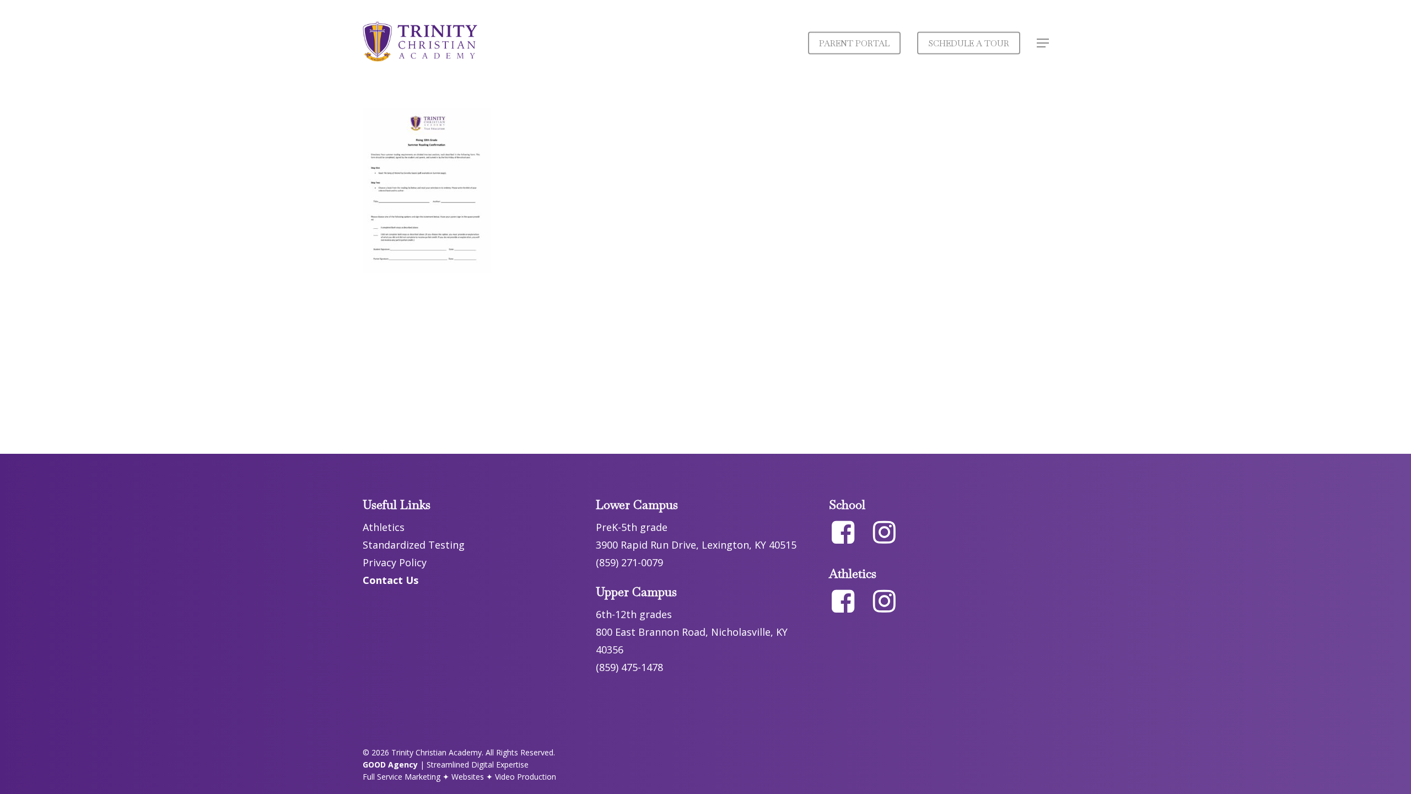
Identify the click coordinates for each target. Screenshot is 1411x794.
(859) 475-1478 (629, 667)
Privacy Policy (395, 562)
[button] (1043, 43)
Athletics (384, 527)
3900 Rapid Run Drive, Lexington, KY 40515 (696, 544)
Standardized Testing (414, 544)
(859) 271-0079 (629, 562)
